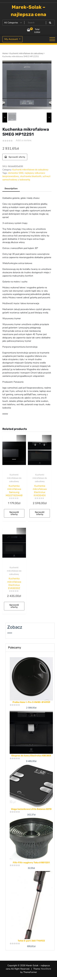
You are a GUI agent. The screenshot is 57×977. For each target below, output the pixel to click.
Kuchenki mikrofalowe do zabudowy (26, 53)
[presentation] (4, 118)
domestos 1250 (15, 173)
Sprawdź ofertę (17, 156)
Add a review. (24, 140)
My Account (11, 39)
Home (5, 53)
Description (11, 188)
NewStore (46, 968)
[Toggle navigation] (52, 39)
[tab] (11, 189)
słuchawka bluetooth (30, 176)
